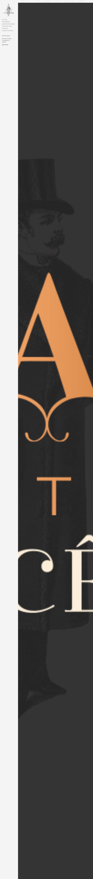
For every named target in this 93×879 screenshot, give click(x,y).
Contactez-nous (7, 30)
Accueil (4, 19)
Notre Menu (6, 21)
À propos (5, 28)
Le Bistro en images (8, 24)
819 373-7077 (5, 44)
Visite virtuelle (7, 26)
